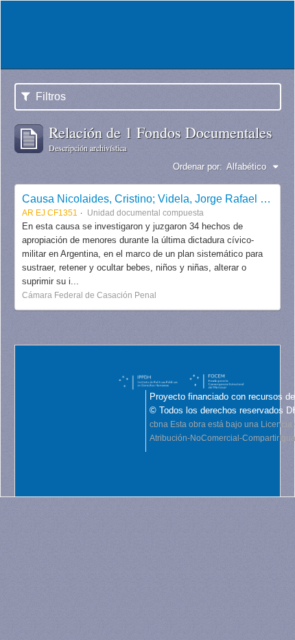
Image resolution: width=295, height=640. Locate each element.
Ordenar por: (197, 166)
